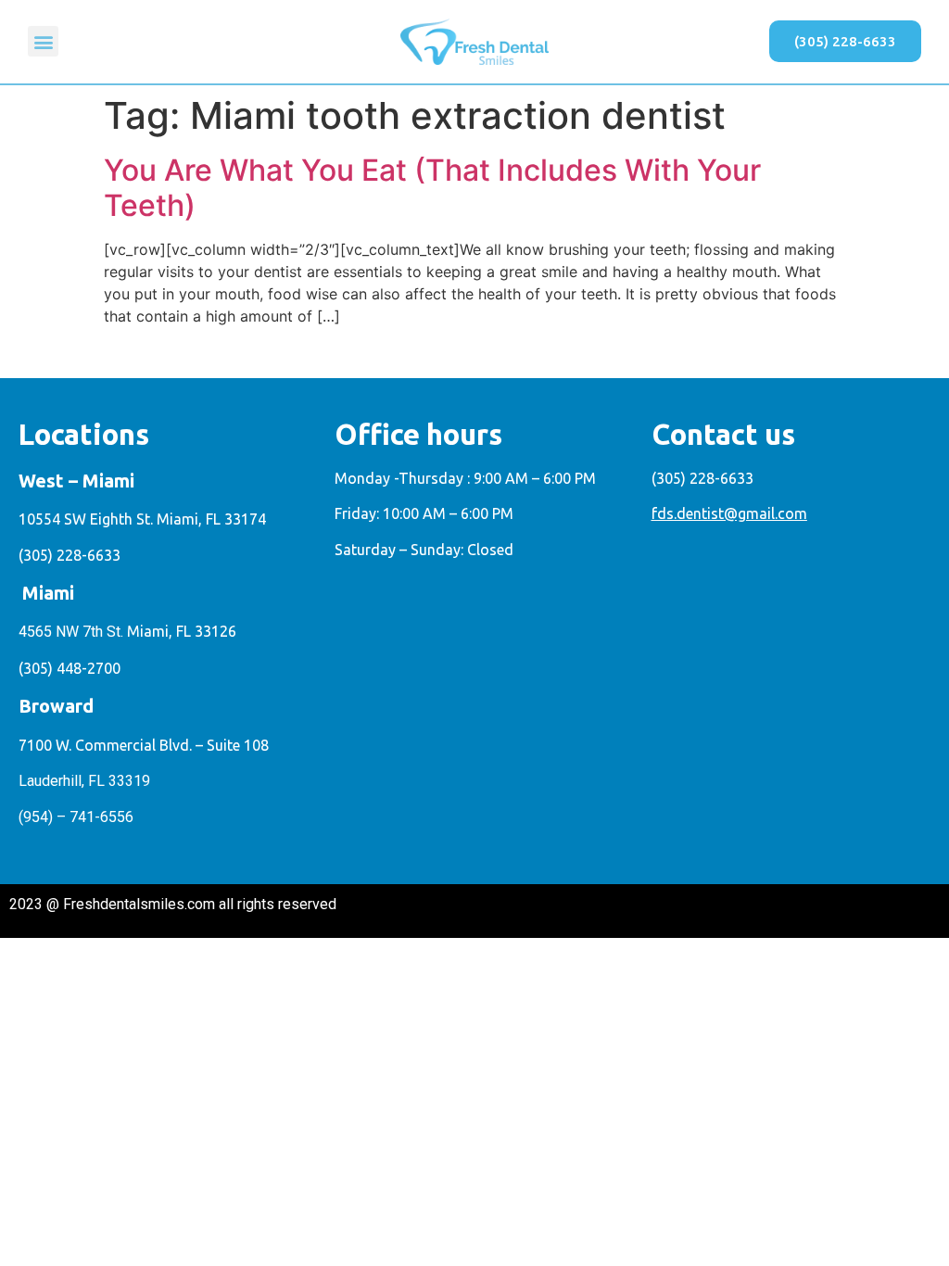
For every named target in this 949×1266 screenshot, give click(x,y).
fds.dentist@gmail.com (729, 513)
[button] (43, 41)
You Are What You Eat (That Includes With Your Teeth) (432, 187)
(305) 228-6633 (69, 555)
